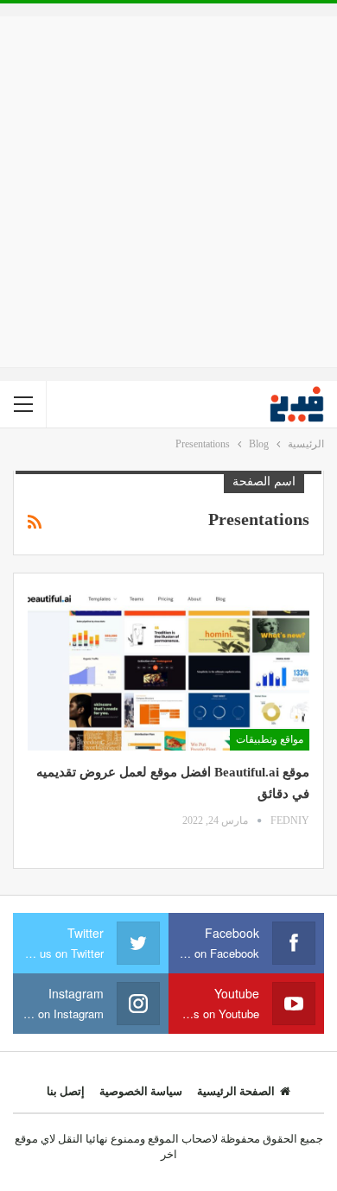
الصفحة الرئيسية (236, 1091)
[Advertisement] (168, 191)
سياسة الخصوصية (140, 1091)
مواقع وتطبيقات (269, 739)
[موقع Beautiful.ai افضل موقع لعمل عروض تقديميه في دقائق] (168, 669)
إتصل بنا (66, 1091)
